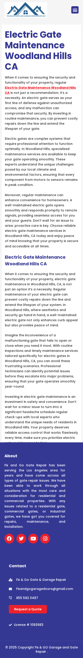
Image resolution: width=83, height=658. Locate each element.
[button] (75, 10)
